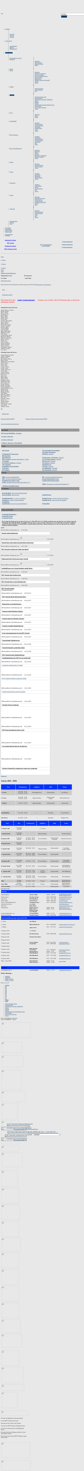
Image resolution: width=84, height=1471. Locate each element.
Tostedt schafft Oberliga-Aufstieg (12, 611)
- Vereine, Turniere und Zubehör (55, 498)
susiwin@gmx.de (63, 900)
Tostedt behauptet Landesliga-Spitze (13, 648)
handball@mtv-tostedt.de (65, 894)
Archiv (7, 1015)
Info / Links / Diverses (11, 1014)
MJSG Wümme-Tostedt (10, 249)
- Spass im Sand (10, 494)
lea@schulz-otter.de (64, 904)
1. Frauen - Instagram (7, 436)
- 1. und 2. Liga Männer (14, 498)
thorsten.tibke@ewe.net (65, 895)
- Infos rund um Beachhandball (14, 493)
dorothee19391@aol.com (65, 897)
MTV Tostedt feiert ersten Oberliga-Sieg (14, 582)
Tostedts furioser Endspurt (10, 705)
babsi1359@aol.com (64, 907)
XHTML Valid (36, 1131)
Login (28, 1126)
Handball (2, 527)
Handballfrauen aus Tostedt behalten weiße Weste (17, 568)
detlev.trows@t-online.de (65, 909)
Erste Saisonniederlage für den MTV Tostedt (15, 633)
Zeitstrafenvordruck (7, 294)
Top (42, 1131)
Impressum (30, 1123)
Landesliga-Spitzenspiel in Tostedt (12, 665)
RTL (51, 1131)
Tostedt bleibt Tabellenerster (11, 640)
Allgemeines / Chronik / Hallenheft (14, 1006)
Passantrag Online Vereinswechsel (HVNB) (36, 419)
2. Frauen (3, 264)
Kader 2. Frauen (9, 980)
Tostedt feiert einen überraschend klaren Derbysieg (18, 543)
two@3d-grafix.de (63, 942)
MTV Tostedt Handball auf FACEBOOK (46, 245)
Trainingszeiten (4, 776)
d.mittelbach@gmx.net (65, 898)
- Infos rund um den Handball (54, 500)
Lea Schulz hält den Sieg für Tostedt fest (14, 746)
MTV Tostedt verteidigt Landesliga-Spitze (14, 678)
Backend (29, 1127)
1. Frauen (3, 260)
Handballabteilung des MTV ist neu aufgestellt (16, 658)
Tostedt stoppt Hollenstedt (10, 533)
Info (1, 408)
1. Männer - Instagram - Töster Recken (11, 443)
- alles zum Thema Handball (13, 500)
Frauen (2, 256)
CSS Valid (29, 1131)
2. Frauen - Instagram (7, 439)
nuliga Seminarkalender (26, 300)
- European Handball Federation (11, 478)
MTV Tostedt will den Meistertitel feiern (14, 597)
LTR (54, 1131)
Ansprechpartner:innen (5, 888)
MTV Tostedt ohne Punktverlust (11, 575)
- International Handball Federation (52, 477)
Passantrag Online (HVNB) (7, 419)
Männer (2, 269)
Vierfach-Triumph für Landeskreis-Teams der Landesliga (19, 768)
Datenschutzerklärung (32, 1129)
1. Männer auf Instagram (67, 244)
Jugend (2, 271)
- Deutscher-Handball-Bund (10, 477)
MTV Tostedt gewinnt (8, 588)
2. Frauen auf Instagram (67, 247)
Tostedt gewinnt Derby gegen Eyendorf (13, 692)
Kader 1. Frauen (9, 979)
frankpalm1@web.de (64, 943)
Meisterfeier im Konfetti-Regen (11, 604)
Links (28, 1125)
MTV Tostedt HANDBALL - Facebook (11, 433)
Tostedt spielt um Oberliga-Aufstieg (13, 618)
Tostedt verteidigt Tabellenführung (12, 626)
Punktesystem (5, 413)
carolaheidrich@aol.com (65, 913)
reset (48, 1131)
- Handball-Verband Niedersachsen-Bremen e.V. (16, 482)
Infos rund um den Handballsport (14, 503)
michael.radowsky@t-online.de (67, 924)
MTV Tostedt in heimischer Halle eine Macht (15, 549)
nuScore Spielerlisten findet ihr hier (10, 424)
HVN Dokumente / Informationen (42, 284)
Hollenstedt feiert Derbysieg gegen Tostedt (15, 559)
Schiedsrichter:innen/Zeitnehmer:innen (8, 273)
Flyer (3, 289)
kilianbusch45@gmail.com (66, 906)
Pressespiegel (8, 1013)
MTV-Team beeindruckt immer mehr (13, 730)
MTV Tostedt (10, 243)
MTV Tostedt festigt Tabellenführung (13, 655)
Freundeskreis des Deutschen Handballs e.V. (55, 484)
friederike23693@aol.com (65, 902)
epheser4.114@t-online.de (65, 927)
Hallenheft (7, 977)
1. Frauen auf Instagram (67, 241)
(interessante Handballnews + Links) (15, 459)
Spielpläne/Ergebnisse (10, 240)
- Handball (47, 454)
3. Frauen (3, 268)
